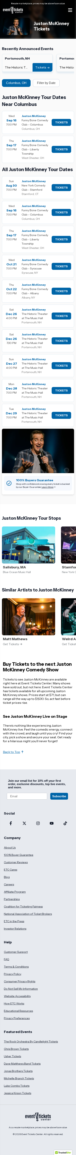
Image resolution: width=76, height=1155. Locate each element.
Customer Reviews (16, 862)
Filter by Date (46, 83)
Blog (7, 877)
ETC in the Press (14, 921)
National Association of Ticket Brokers (28, 914)
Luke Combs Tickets (16, 1085)
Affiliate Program (15, 892)
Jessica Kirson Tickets (17, 1093)
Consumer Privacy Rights (19, 981)
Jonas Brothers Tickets (18, 1071)
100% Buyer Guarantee (18, 855)
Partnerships (12, 899)
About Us (10, 847)
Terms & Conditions (16, 966)
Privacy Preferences (17, 1018)
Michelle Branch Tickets (19, 1078)
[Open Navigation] (70, 10)
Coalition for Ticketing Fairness (23, 906)
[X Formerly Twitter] (24, 823)
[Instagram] (38, 823)
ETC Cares (10, 869)
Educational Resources (18, 1011)
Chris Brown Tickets (16, 1049)
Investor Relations (15, 928)
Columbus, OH (16, 83)
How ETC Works (14, 1003)
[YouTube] (51, 823)
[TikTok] (65, 823)
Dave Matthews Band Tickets (22, 1063)
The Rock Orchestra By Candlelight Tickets (31, 1041)
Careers (9, 884)
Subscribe (59, 796)
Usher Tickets (12, 1056)
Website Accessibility (17, 996)
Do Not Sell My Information (21, 988)
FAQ (6, 959)
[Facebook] (11, 823)
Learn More (47, 487)
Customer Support (16, 952)
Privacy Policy (12, 974)
